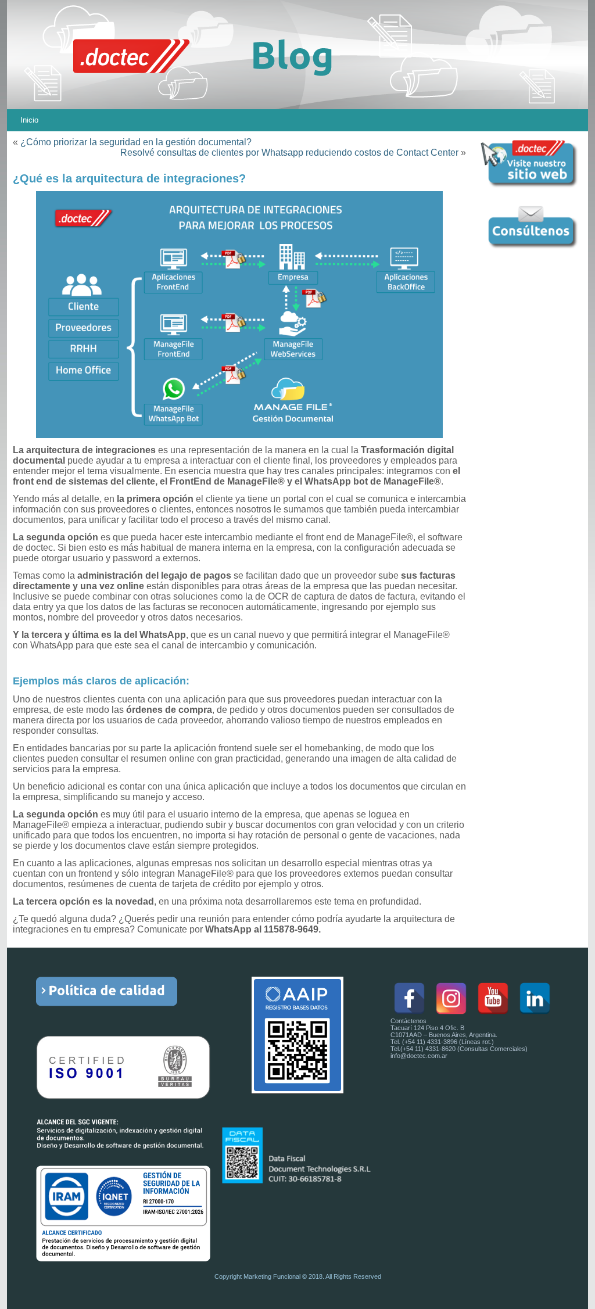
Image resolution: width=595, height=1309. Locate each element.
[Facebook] (409, 998)
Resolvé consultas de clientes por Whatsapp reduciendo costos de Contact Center (289, 152)
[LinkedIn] (535, 998)
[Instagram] (451, 998)
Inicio (29, 120)
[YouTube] (493, 998)
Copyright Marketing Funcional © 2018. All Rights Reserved (297, 1276)
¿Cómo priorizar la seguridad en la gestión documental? (136, 142)
